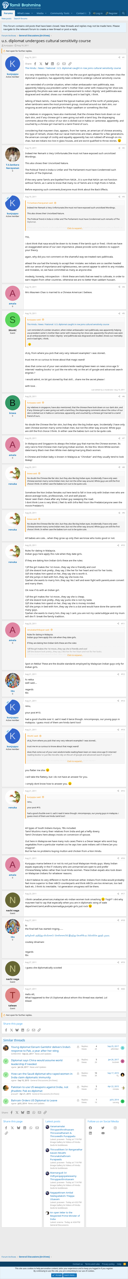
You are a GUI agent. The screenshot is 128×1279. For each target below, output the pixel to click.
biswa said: (32, 473)
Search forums (20, 18)
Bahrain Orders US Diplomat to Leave (34, 1100)
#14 (123, 729)
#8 (123, 467)
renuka (116, 1089)
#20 (123, 989)
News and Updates (43, 1053)
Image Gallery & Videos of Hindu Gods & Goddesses (65, 1143)
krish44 (115, 1062)
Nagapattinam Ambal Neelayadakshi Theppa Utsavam (62, 1196)
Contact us (78, 1264)
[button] (32, 13)
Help (119, 1264)
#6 (123, 396)
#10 (123, 545)
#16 (123, 858)
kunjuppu (8, 45)
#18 (123, 920)
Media (40, 13)
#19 (123, 962)
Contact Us (82, 13)
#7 (123, 438)
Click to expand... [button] (75, 228)
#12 (123, 674)
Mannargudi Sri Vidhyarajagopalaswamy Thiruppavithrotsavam (63, 1176)
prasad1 (14, 1094)
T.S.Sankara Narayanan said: (40, 202)
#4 (123, 287)
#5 (123, 313)
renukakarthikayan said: (38, 629)
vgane (13, 1067)
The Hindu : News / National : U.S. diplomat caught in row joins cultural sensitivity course (73, 68)
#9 (123, 513)
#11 (123, 623)
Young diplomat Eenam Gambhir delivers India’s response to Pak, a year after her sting (40, 1048)
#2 (123, 148)
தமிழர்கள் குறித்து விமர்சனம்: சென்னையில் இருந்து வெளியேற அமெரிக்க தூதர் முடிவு (67, 935)
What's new (23, 13)
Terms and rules (92, 1264)
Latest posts (52, 1121)
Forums (8, 13)
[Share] (119, 57)
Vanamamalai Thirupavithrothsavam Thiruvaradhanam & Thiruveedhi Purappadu (62, 1131)
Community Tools (59, 13)
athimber (115, 1049)
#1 (123, 57)
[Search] (123, 13)
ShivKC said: (32, 735)
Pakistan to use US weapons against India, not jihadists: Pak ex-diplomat (39, 1089)
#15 (123, 791)
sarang (116, 1102)
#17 (123, 893)
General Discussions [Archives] (43, 1080)
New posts (6, 18)
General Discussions (59, 1225)
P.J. (118, 1075)
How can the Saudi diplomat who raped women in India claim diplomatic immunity (42, 1075)
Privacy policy (108, 1264)
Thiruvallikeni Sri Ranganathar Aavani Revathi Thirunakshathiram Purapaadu (66, 1154)
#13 (123, 701)
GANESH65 (16, 1053)
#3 (123, 196)
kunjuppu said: (34, 319)
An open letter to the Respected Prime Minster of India (65, 1216)
